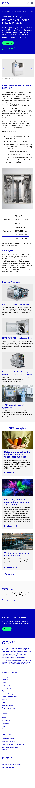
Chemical (5, 680)
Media (4, 726)
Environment (6, 688)
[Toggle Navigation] (32, 3)
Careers (5, 729)
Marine (4, 699)
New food (5, 702)
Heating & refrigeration (10, 694)
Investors (5, 723)
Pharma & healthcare (9, 708)
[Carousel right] (32, 69)
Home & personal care (9, 697)
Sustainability (6, 720)
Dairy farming (6, 685)
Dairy (4, 682)
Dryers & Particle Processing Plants (14, 11)
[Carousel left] (3, 69)
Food (4, 691)
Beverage (5, 677)
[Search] (28, 3)
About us (5, 717)
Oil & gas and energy (9, 705)
